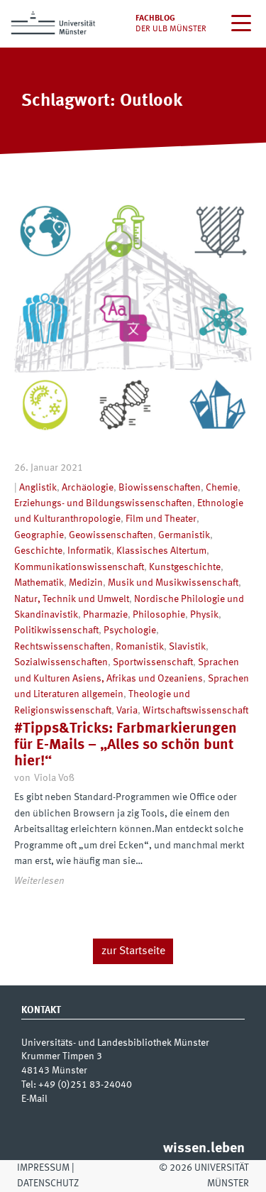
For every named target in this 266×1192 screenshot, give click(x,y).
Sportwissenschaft (153, 662)
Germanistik (184, 535)
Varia (127, 711)
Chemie (222, 488)
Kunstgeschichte (185, 567)
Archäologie (87, 488)
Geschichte (38, 551)
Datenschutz (48, 1183)
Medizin (86, 583)
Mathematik (39, 583)
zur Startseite (133, 951)
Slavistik (187, 647)
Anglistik (38, 488)
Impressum (43, 1168)
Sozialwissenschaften (61, 662)
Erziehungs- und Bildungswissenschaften (103, 503)
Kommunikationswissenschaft (79, 567)
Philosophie (159, 615)
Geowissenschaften (111, 535)
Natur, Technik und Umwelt (71, 599)
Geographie (39, 535)
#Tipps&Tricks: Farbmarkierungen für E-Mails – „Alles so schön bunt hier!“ (125, 745)
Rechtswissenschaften (62, 647)
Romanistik (140, 647)
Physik (204, 615)
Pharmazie (105, 615)
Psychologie (130, 630)
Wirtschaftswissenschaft (195, 711)
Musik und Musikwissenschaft (173, 583)
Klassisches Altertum (161, 551)
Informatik (89, 551)
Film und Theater (161, 519)
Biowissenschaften (159, 488)
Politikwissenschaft (56, 630)
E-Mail (34, 1099)
